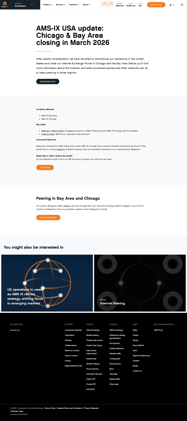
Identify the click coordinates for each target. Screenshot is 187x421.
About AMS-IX (138, 345)
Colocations (69, 335)
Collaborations (71, 345)
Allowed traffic (115, 353)
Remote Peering (92, 364)
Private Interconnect (94, 340)
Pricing (68, 361)
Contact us (15, 330)
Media (135, 366)
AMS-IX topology (116, 330)
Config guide (115, 358)
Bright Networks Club (73, 366)
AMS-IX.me (158, 330)
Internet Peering (92, 330)
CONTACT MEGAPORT (48, 217)
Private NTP (91, 384)
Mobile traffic (115, 379)
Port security (115, 343)
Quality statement (117, 348)
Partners (68, 340)
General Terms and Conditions (69, 408)
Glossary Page (17, 411)
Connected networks (73, 330)
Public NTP (90, 379)
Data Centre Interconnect (91, 352)
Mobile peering (92, 335)
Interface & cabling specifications (117, 336)
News (135, 330)
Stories (135, 340)
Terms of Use (50, 408)
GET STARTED (156, 5)
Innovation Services (94, 374)
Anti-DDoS (90, 389)
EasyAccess (91, 358)
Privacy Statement (91, 408)
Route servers (115, 364)
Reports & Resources (141, 355)
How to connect (71, 355)
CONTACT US (45, 167)
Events (135, 335)
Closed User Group (94, 345)
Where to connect (72, 350)
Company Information (19, 414)
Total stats (114, 374)
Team (135, 350)
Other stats (114, 384)
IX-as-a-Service (92, 369)
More (112, 369)
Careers (136, 361)
